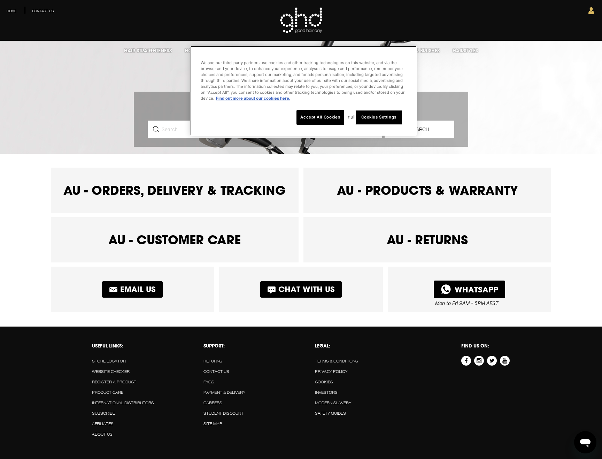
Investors (326, 392)
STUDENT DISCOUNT (223, 413)
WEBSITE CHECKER (111, 371)
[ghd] (301, 32)
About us (102, 434)
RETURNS (212, 361)
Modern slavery (333, 402)
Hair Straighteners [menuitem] (148, 50)
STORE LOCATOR (109, 361)
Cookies (324, 381)
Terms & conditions (336, 361)
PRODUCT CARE (107, 392)
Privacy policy (331, 371)
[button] (591, 12)
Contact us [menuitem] (43, 11)
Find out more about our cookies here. (253, 98)
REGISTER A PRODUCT (114, 381)
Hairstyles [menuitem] (465, 50)
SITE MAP (212, 423)
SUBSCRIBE (103, 413)
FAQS (208, 381)
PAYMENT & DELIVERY (224, 392)
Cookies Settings (378, 117)
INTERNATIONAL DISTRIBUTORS (123, 402)
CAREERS (212, 402)
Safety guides (330, 413)
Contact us (216, 371)
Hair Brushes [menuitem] (424, 50)
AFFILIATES (103, 423)
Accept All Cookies (320, 117)
